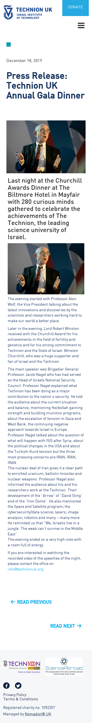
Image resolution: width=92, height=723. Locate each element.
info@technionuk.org (25, 569)
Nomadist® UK (38, 714)
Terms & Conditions (20, 699)
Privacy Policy (14, 695)
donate (75, 7)
